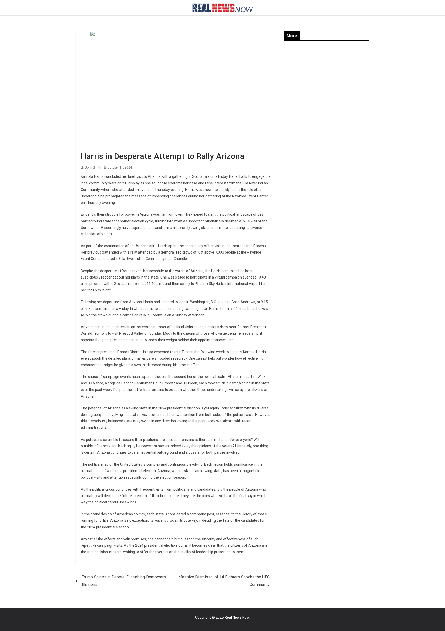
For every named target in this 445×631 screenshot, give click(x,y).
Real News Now (237, 617)
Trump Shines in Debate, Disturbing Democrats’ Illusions (124, 581)
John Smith (93, 167)
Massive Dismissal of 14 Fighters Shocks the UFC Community (224, 581)
